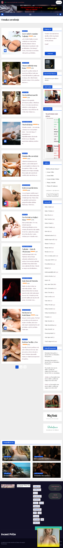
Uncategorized (49, 333)
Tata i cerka (25, 92)
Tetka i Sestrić (49, 309)
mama (41, 503)
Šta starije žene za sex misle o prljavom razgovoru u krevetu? (52, 378)
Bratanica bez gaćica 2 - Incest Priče (51, 361)
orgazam (36, 516)
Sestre (46, 280)
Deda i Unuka (48, 227)
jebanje (35, 503)
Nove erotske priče (50, 256)
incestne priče (37, 496)
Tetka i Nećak (48, 304)
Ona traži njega (30, 124)
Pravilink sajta (53, 544)
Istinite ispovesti (49, 239)
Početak (42, 541)
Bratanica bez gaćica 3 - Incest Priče (51, 353)
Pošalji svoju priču (49, 541)
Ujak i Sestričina (26, 309)
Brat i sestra (26, 62)
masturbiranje (37, 509)
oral (39, 512)
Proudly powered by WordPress (8, 542)
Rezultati (55, 195)
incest (35, 493)
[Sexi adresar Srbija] (52, 401)
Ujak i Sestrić (48, 321)
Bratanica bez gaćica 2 (42, 475)
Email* (47, 44)
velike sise (36, 522)
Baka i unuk (48, 207)
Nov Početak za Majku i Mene (30, 218)
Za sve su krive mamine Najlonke (30, 35)
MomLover (48, 252)
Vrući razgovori (49, 341)
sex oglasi (36, 519)
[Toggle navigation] (30, 14)
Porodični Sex (49, 264)
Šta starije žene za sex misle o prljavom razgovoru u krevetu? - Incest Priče (51, 370)
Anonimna (57, 373)
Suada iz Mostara (10, 458)
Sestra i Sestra (26, 185)
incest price (36, 499)
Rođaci (47, 268)
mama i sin (36, 506)
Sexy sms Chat (49, 284)
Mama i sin (25, 31)
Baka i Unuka (48, 211)
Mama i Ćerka (49, 243)
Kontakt (60, 544)
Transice (47, 317)
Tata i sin (47, 300)
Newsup (22, 542)
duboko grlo (37, 486)
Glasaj (49, 195)
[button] (57, 14)
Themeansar (4, 543)
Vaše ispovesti (49, 337)
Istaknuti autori (49, 235)
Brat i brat (48, 215)
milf (35, 512)
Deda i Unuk (48, 223)
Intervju (47, 231)
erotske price (37, 489)
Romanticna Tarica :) (11, 475)
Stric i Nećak (48, 292)
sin (42, 519)
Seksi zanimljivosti (27, 121)
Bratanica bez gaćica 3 (42, 458)
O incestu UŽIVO (49, 260)
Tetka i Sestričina (50, 313)
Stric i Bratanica (49, 288)
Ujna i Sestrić (48, 329)
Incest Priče (6, 8)
